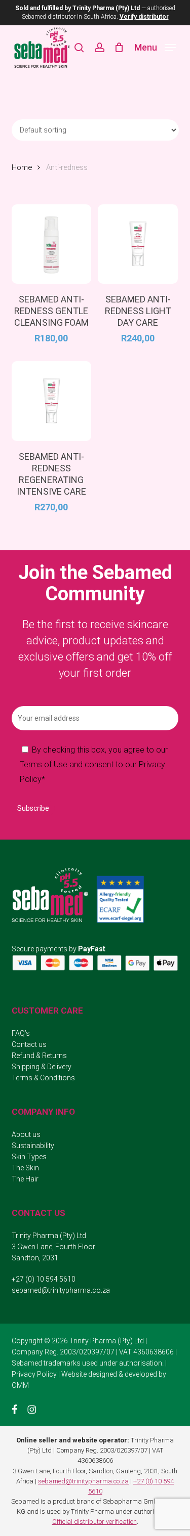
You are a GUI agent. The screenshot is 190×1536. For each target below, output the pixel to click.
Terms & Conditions (43, 1078)
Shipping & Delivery (41, 1067)
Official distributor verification (94, 1521)
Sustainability (33, 1146)
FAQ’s (21, 1033)
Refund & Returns (39, 1055)
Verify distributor (144, 16)
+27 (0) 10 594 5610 (43, 1279)
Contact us (29, 1044)
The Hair (25, 1179)
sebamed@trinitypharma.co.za (61, 1290)
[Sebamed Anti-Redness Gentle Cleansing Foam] (52, 244)
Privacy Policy (34, 1374)
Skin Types (29, 1157)
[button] (155, 46)
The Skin (25, 1168)
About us (26, 1134)
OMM (20, 1385)
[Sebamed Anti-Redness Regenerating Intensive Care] (52, 401)
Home (22, 167)
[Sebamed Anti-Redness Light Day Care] (138, 244)
